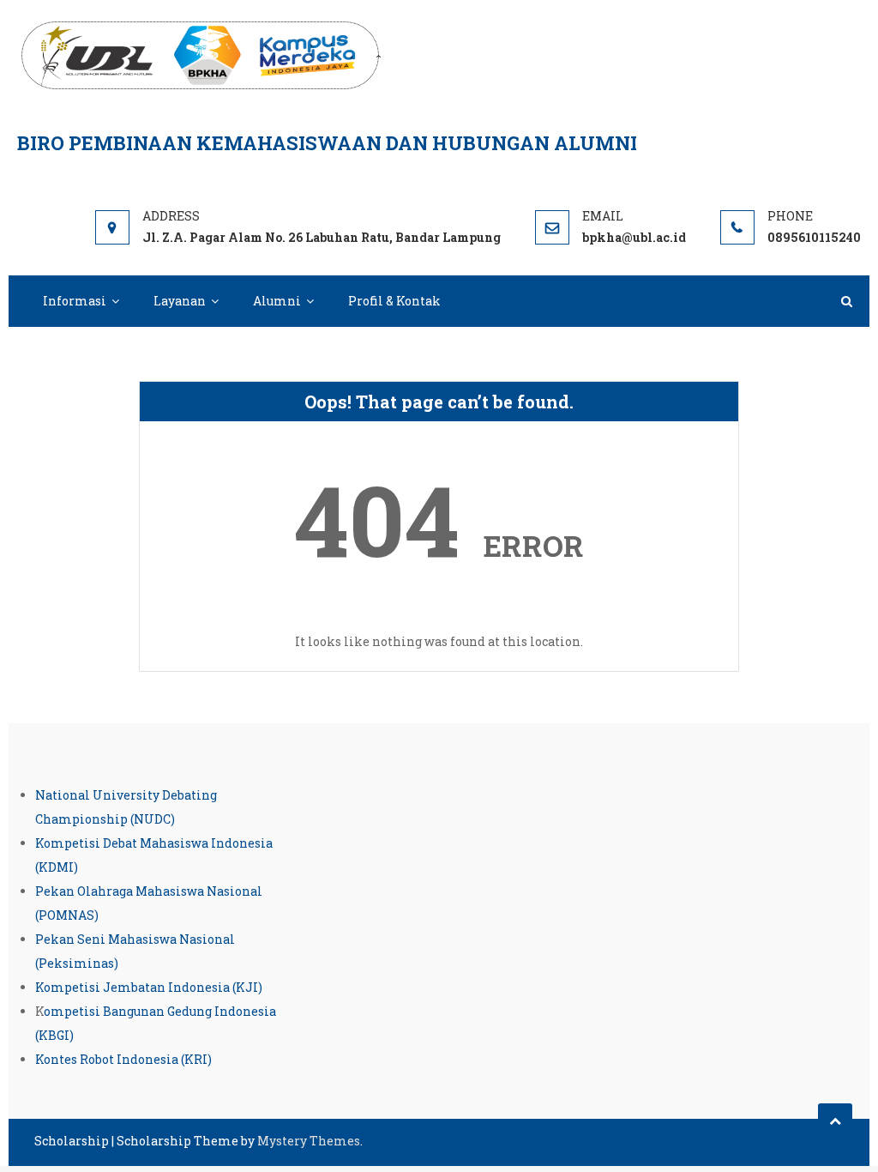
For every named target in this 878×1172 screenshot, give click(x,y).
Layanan (179, 301)
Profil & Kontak (394, 301)
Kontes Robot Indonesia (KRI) (123, 1059)
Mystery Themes (308, 1141)
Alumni (277, 301)
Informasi (74, 301)
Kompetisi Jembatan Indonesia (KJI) (148, 987)
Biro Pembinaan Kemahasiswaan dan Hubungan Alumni (327, 142)
